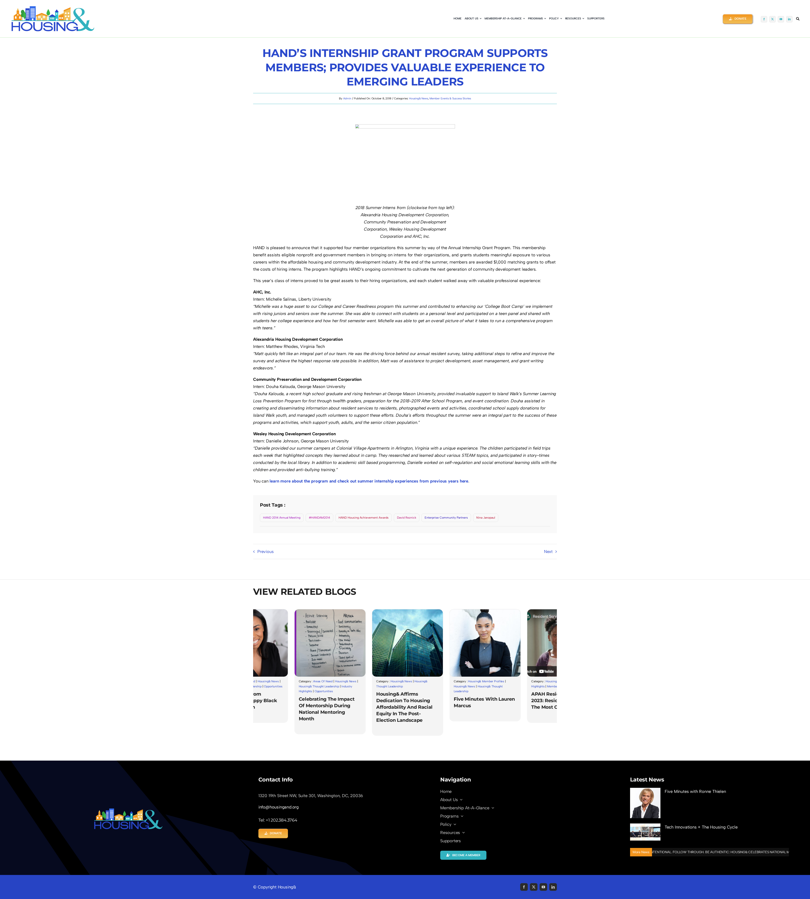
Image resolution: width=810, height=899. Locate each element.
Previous (265, 551)
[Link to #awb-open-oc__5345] (797, 18)
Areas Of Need (268, 681)
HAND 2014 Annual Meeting (281, 517)
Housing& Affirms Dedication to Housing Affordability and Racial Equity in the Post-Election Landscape (350, 707)
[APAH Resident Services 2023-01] (508, 611)
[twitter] (772, 19)
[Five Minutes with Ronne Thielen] (645, 803)
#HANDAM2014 (319, 517)
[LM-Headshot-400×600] (431, 611)
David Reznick (406, 517)
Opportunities (270, 691)
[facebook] (764, 19)
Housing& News (418, 98)
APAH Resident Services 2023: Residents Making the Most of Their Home (506, 700)
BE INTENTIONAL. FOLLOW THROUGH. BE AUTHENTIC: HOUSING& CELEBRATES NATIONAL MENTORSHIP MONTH (688, 852)
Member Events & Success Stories (450, 98)
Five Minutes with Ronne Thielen (695, 791)
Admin (347, 98)
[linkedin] (789, 19)
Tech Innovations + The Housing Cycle (701, 827)
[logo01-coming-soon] (53, 7)
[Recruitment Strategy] (353, 611)
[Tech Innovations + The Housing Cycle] (645, 832)
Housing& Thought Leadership (265, 686)
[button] (737, 18)
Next (548, 551)
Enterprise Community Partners (446, 517)
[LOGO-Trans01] (128, 809)
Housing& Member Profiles (432, 681)
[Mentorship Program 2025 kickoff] (276, 611)
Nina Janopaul (485, 517)
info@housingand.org (278, 807)
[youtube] (781, 19)
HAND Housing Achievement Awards (364, 517)
